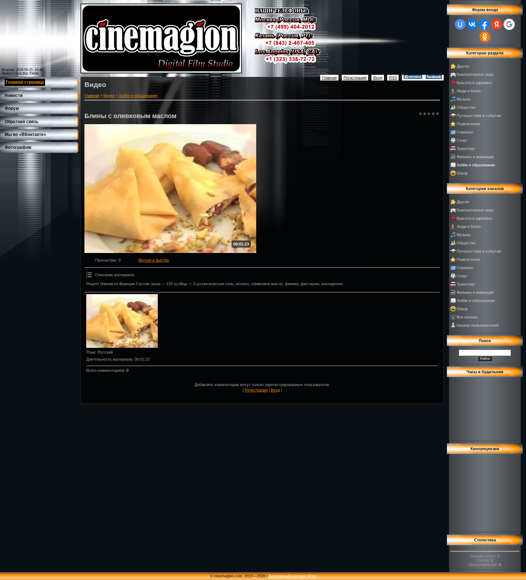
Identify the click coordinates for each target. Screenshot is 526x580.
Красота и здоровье (474, 83)
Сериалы (465, 132)
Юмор (462, 173)
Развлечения (468, 124)
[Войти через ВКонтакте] (472, 24)
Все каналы (467, 317)
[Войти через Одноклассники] (484, 36)
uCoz (311, 576)
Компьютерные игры (475, 74)
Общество (466, 107)
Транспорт (466, 148)
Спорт (462, 140)
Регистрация (355, 77)
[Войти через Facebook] (484, 24)
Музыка (464, 99)
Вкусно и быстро (153, 260)
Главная (329, 77)
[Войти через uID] (460, 24)
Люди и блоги (469, 91)
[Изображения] (122, 321)
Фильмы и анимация (475, 157)
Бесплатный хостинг (287, 576)
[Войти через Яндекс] (496, 24)
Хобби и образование (138, 95)
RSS (393, 77)
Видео (109, 95)
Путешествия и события (479, 115)
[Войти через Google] (509, 24)
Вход (377, 77)
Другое (463, 66)
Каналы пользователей (477, 325)
